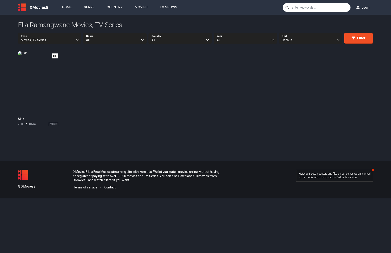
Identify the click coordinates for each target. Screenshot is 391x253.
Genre (89, 7)
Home (67, 7)
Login (366, 7)
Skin (21, 119)
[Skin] (39, 83)
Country (115, 7)
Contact (110, 187)
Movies (141, 7)
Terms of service (85, 187)
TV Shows (168, 7)
